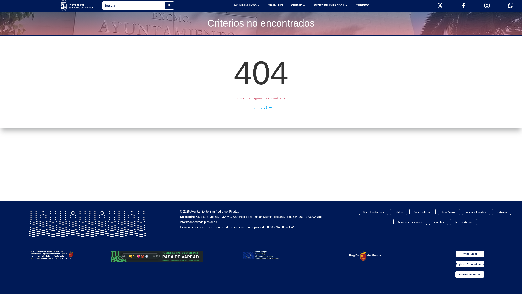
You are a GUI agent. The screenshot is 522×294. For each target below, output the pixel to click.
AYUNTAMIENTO (245, 5)
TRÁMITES (275, 5)
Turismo (362, 5)
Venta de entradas (329, 5)
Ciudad (296, 5)
